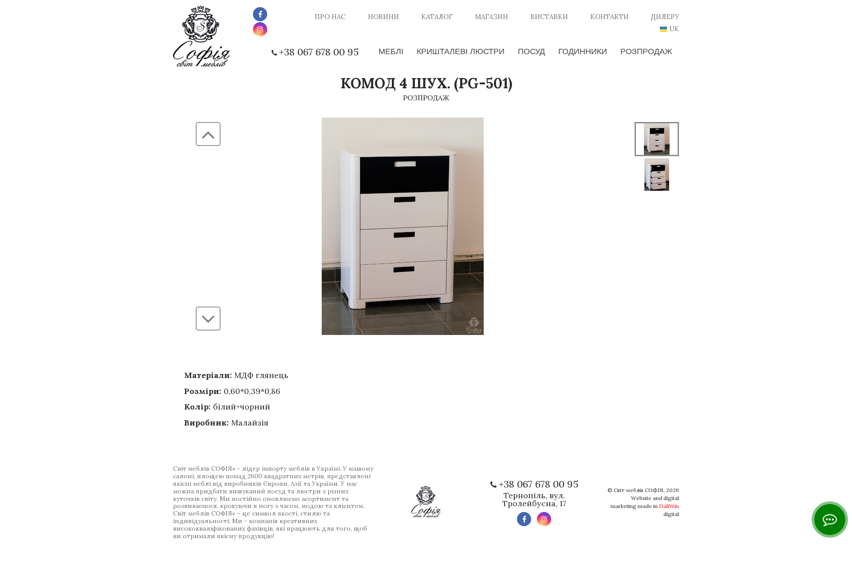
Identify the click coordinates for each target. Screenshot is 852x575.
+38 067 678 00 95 (319, 52)
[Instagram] (260, 29)
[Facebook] (260, 14)
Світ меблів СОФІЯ (638, 490)
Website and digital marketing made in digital (645, 506)
